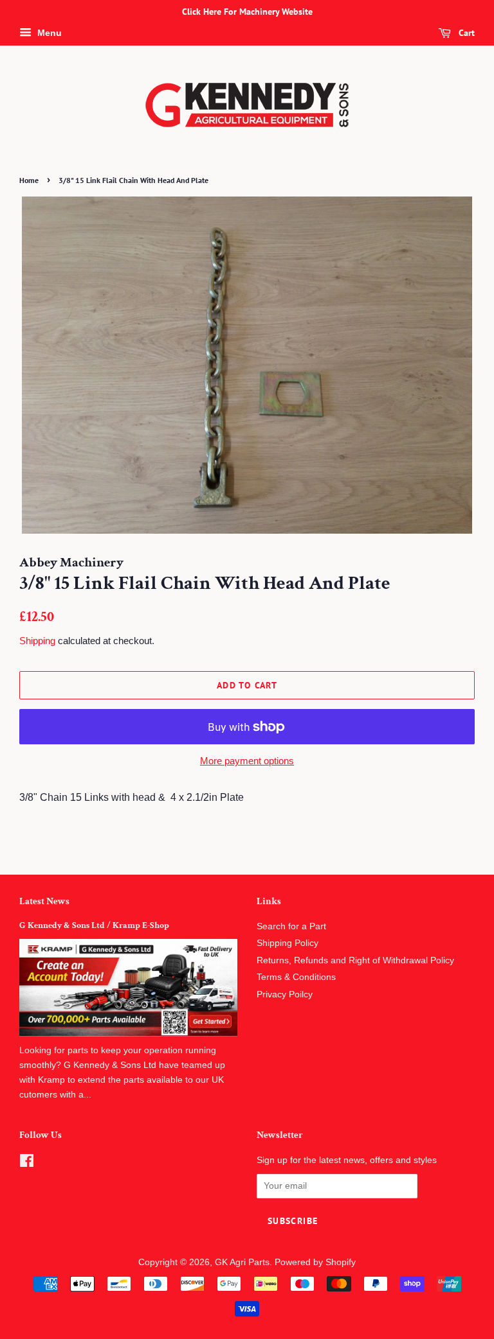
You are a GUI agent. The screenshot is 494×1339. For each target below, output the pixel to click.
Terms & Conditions (296, 977)
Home (29, 180)
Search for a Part (291, 926)
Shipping (37, 640)
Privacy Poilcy (285, 994)
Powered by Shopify (315, 1262)
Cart (465, 33)
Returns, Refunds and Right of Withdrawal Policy (355, 960)
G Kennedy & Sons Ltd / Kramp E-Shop (94, 925)
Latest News (44, 901)
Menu (48, 33)
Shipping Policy (287, 943)
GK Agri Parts (242, 1262)
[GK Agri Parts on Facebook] (26, 1163)
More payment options (247, 760)
